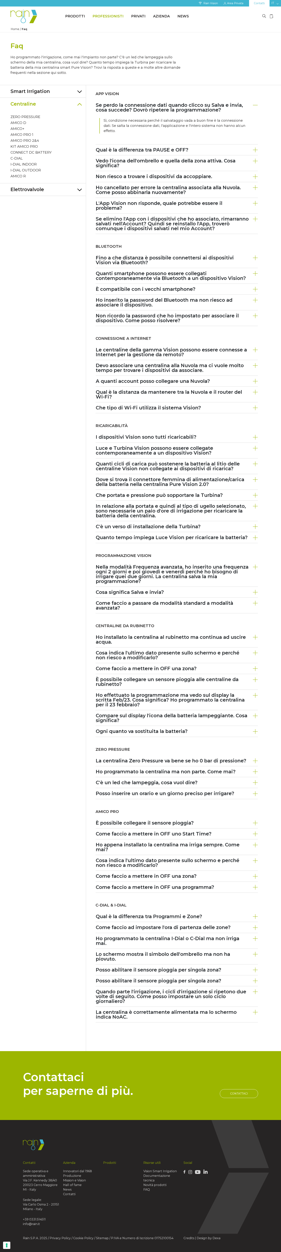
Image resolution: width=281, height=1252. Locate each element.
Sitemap (102, 1238)
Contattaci (239, 1093)
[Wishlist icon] (271, 16)
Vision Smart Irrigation (160, 1171)
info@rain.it (31, 1224)
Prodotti (75, 16)
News (183, 16)
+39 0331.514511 (34, 1219)
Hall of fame (72, 1185)
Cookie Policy (83, 1238)
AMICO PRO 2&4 (25, 141)
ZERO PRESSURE (25, 117)
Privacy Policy (60, 1238)
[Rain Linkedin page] (205, 1171)
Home (15, 29)
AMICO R (18, 176)
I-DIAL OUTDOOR (26, 170)
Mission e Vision (74, 1180)
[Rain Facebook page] (184, 1172)
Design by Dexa (208, 1238)
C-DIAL (17, 158)
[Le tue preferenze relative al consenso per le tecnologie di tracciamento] (6, 1245)
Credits (189, 1238)
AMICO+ (17, 129)
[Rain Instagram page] (190, 1172)
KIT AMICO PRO (24, 146)
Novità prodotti (154, 1185)
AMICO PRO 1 (22, 135)
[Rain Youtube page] (197, 1172)
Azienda (161, 16)
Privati (138, 16)
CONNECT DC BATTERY (31, 152)
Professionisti (108, 16)
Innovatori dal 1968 (77, 1171)
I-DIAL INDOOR (24, 164)
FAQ (146, 1189)
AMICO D (18, 123)
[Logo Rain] (25, 16)
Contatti (259, 3)
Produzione (72, 1176)
